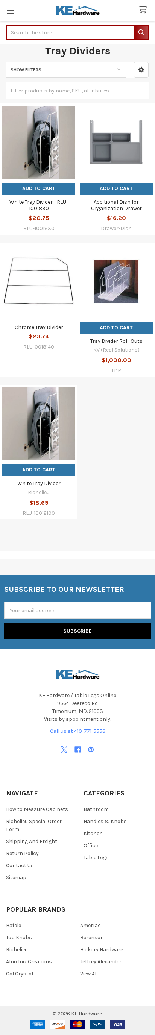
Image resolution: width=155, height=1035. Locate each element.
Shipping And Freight (31, 841)
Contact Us (20, 865)
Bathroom (96, 809)
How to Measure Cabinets (37, 809)
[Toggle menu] (10, 10)
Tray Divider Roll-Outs (116, 341)
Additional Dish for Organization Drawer (116, 205)
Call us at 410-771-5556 (77, 731)
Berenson (92, 937)
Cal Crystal (19, 974)
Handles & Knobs (105, 821)
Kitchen (93, 833)
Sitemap (16, 877)
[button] (141, 70)
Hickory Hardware (101, 949)
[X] (64, 750)
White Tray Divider (39, 483)
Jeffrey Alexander (101, 961)
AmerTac (90, 925)
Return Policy (22, 853)
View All (89, 974)
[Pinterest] (91, 750)
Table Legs (96, 857)
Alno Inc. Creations (29, 961)
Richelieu (17, 949)
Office (91, 845)
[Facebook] (78, 750)
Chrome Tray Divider (39, 327)
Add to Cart (38, 188)
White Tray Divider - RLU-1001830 (38, 205)
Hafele (13, 925)
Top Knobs (19, 937)
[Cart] (144, 10)
